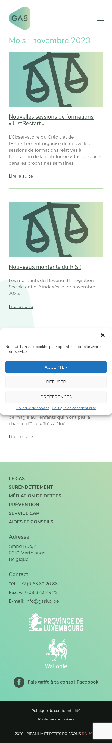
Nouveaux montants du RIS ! (45, 267)
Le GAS (17, 478)
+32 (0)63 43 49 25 (38, 592)
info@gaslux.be (42, 601)
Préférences (56, 396)
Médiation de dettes (35, 495)
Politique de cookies (32, 408)
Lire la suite (21, 176)
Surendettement (31, 487)
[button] (103, 335)
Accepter (56, 367)
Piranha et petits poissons (61, 733)
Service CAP (24, 513)
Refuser (56, 382)
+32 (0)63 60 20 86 (38, 583)
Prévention (24, 504)
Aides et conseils (31, 522)
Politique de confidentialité (74, 408)
